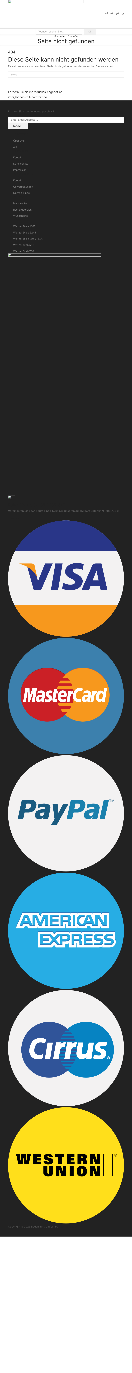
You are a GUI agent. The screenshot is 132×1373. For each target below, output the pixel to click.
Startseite (59, 36)
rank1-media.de (68, 1226)
